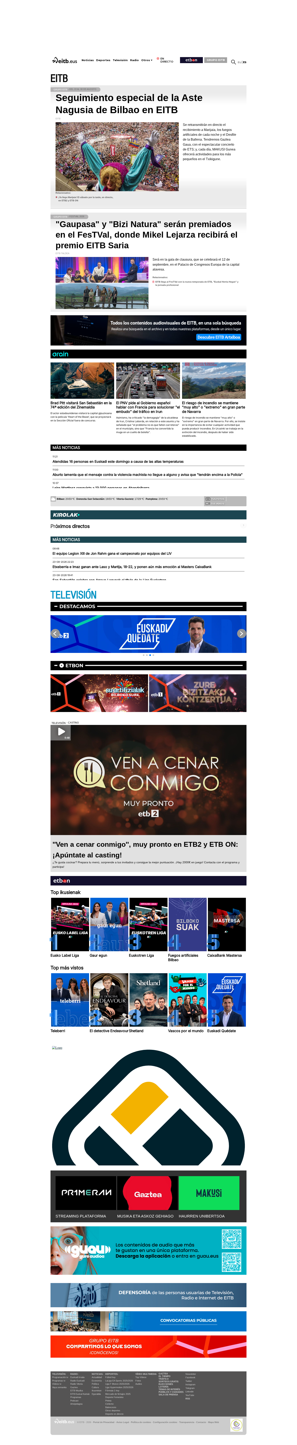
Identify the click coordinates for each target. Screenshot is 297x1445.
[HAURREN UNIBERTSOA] (209, 1192)
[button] (143, 655)
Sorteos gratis (168, 1381)
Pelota (108, 1400)
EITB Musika (76, 1390)
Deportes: (111, 1374)
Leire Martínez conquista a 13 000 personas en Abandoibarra (101, 488)
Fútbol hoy (110, 1377)
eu (239, 62)
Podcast (74, 1400)
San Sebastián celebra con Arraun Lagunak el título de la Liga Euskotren (109, 580)
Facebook (190, 1377)
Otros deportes (112, 1410)
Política (95, 1384)
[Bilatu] (233, 62)
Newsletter (190, 1374)
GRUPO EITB (216, 60)
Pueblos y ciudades (171, 1392)
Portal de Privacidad (103, 1422)
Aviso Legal (122, 1422)
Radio (134, 60)
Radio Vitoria (76, 1384)
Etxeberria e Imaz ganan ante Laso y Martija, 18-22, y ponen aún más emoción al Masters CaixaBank (132, 567)
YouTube (189, 1395)
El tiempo (165, 1376)
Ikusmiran (96, 1390)
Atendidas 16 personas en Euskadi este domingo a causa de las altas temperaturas (118, 461)
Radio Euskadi (77, 1380)
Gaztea (74, 1387)
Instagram (190, 1384)
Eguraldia (96, 1394)
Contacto (201, 1422)
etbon (74, 665)
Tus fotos (217, 499)
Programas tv (58, 1380)
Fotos (138, 1380)
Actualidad (97, 1377)
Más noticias (66, 447)
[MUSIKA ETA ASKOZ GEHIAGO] (147, 1192)
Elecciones (166, 1384)
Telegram (190, 1388)
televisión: (59, 1374)
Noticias (88, 60)
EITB (59, 78)
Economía (97, 1380)
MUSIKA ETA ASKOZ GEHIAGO (145, 1216)
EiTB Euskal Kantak (80, 1394)
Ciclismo (109, 1404)
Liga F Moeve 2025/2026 (117, 1384)
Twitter (188, 1381)
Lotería (164, 1386)
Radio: (74, 1374)
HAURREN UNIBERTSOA (202, 1216)
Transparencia (186, 1422)
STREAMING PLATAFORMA (81, 1216)
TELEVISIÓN (74, 595)
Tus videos (217, 503)
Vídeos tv (56, 1384)
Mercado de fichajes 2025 (118, 1394)
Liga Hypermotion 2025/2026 (119, 1387)
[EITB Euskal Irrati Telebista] (65, 60)
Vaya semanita (59, 1387)
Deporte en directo (114, 1414)
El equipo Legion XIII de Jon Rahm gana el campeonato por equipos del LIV (112, 553)
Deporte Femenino (114, 1397)
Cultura (95, 1387)
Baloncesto (110, 1407)
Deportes (103, 60)
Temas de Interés (169, 1389)
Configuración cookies (165, 1422)
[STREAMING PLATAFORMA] (86, 1192)
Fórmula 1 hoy (112, 1390)
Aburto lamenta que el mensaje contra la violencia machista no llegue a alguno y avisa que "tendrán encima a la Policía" (148, 475)
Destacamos (77, 606)
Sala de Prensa (168, 1394)
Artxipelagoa (76, 1404)
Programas (75, 1397)
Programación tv (60, 1377)
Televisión (120, 60)
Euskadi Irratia (77, 1377)
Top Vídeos (140, 1377)
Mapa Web (213, 1422)
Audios (138, 1384)
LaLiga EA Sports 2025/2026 (119, 1380)
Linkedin (189, 1391)
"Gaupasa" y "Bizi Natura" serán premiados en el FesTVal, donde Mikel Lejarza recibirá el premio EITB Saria (147, 234)
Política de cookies (141, 1422)
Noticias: (97, 1374)
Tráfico (164, 1379)
